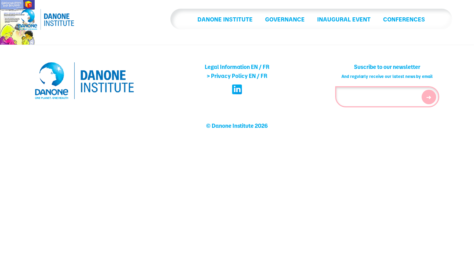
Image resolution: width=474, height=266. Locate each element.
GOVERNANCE (285, 19)
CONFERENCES (404, 19)
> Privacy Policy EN (231, 75)
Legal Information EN (231, 66)
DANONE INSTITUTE (225, 19)
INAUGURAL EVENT (344, 19)
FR (266, 66)
